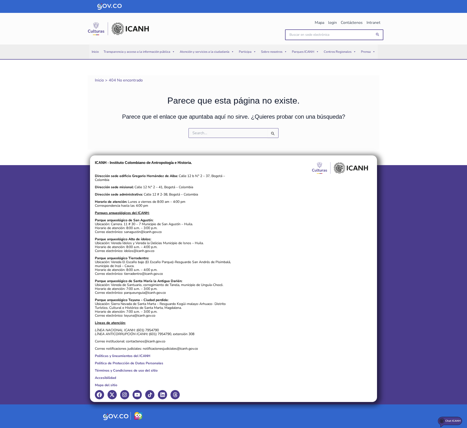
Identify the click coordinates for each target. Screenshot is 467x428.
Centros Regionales (337, 52)
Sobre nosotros (271, 52)
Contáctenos (352, 22)
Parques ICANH (303, 52)
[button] (378, 34)
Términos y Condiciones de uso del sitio (126, 370)
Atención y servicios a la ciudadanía (204, 52)
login (332, 22)
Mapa (319, 22)
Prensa (366, 52)
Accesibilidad (105, 377)
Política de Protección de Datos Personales (129, 363)
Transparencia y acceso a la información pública (137, 52)
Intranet (373, 22)
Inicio (95, 52)
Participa (245, 52)
